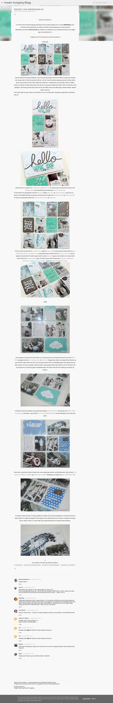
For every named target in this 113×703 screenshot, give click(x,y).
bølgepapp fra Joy (35, 261)
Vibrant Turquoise (60, 192)
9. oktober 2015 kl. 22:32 (30, 598)
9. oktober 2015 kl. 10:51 (35, 579)
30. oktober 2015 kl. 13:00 (27, 627)
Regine (21, 644)
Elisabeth (21, 598)
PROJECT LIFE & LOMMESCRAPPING (32, 565)
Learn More (86, 699)
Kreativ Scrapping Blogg (17, 2)
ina (19, 627)
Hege (20, 653)
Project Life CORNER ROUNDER (46, 413)
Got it (94, 699)
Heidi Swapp (63, 261)
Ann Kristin (22, 610)
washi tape (52, 197)
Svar (20, 584)
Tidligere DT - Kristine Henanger (50, 565)
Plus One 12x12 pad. (59, 190)
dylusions (50, 256)
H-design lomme (37, 187)
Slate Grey (51, 192)
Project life (46, 187)
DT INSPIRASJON (18, 565)
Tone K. (21, 587)
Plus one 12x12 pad (64, 253)
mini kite (30, 253)
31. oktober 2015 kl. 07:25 (28, 653)
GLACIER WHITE (52, 411)
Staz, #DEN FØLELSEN (68, 474)
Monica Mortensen (24, 579)
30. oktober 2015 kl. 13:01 (27, 636)
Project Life (50, 251)
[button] (15, 14)
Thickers (36, 197)
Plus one (35, 253)
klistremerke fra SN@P (40, 474)
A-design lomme (36, 251)
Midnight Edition (22, 253)
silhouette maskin (58, 195)
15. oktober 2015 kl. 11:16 (31, 610)
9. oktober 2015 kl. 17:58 (29, 587)
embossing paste (69, 195)
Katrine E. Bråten (24, 618)
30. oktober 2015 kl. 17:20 (29, 644)
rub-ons (45, 197)
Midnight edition (29, 190)
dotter (41, 197)
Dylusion (39, 192)
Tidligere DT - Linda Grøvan (68, 565)
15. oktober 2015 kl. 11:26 (35, 618)
